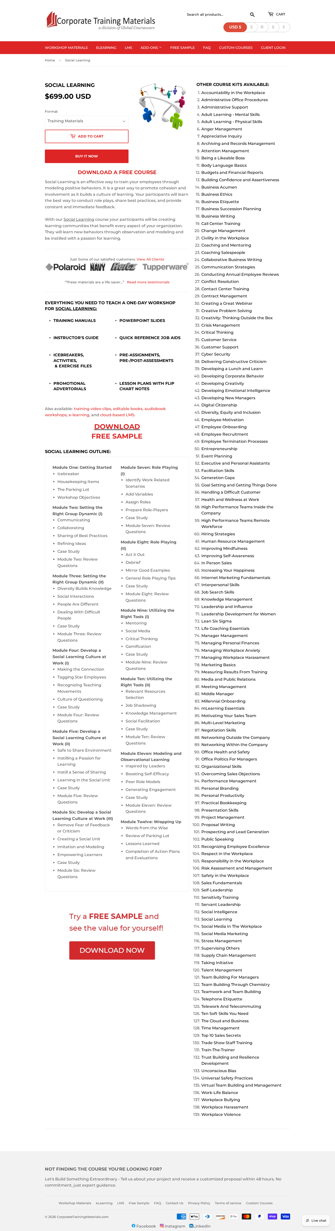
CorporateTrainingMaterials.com (83, 1217)
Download (117, 426)
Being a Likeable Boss (223, 158)
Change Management (223, 230)
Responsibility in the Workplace (232, 861)
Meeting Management (223, 686)
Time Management (220, 1028)
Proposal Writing (218, 824)
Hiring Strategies (218, 534)
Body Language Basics (224, 165)
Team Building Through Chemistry (235, 984)
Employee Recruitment (224, 434)
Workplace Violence (221, 1114)
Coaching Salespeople (223, 252)
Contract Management (224, 296)
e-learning (79, 415)
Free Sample (182, 47)
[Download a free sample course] (117, 937)
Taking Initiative (217, 962)
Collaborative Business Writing (231, 259)
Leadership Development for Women (238, 614)
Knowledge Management (227, 599)
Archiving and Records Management (238, 143)
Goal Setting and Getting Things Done (239, 485)
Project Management (223, 817)
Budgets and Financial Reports (232, 172)
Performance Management (229, 781)
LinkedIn (202, 1226)
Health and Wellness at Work (230, 499)
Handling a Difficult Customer (231, 492)
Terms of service (228, 1203)
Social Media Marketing (224, 933)
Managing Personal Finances (230, 643)
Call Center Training (220, 223)
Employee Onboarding (224, 427)
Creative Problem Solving (226, 310)
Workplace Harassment (224, 1107)
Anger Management (221, 129)
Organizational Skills (221, 766)
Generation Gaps (218, 477)
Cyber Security (215, 354)
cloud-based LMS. (117, 415)
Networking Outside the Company (235, 737)
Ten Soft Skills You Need (224, 1013)
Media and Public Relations (228, 679)
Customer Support (220, 347)
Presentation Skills (219, 810)
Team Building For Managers (230, 977)
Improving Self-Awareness (227, 555)
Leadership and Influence (227, 606)
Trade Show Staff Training (226, 1042)
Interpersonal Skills (220, 584)
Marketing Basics (218, 665)
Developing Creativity (222, 383)
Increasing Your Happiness (228, 570)
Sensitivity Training (220, 897)
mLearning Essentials (223, 708)
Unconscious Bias (218, 1070)
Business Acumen (219, 187)
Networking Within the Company (234, 744)
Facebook (145, 1226)
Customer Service (219, 339)
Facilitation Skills (217, 470)
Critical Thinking (217, 332)
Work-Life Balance (219, 1092)
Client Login (273, 47)
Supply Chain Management (228, 955)
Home (50, 60)
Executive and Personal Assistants (235, 463)
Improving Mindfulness (224, 548)
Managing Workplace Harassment (235, 657)
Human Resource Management (233, 541)
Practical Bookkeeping (223, 803)
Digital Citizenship (219, 405)
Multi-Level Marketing (223, 722)
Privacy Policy (199, 1203)
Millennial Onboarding (223, 701)
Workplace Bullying (220, 1099)
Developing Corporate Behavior (232, 376)
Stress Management (221, 941)
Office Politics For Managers (229, 759)
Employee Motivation (222, 419)
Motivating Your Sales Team (228, 715)
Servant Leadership (221, 904)
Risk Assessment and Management (236, 868)
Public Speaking (217, 839)
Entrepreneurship (219, 448)
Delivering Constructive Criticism (234, 361)
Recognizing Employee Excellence (235, 846)
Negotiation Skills (218, 730)
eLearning (106, 47)
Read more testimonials (148, 282)
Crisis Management (220, 325)
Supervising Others (220, 948)
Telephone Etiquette (221, 999)
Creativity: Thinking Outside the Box (237, 318)
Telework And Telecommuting (231, 1006)
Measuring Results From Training (234, 672)
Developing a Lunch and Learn (232, 368)
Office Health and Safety (225, 752)
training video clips (92, 408)
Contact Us (174, 1203)
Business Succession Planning (231, 209)
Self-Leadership (217, 890)
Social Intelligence (219, 912)
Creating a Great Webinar (227, 303)
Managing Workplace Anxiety (230, 650)
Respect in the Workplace (227, 853)
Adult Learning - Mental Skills (230, 114)
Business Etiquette (220, 201)
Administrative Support (224, 107)
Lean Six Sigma (216, 621)
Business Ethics (216, 194)
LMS (128, 47)
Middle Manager (217, 694)
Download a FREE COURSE (117, 172)
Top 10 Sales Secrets (221, 1035)
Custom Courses (236, 47)
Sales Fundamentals (221, 883)
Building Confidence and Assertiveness (240, 180)
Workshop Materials (66, 47)
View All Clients (150, 259)
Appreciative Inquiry (221, 136)
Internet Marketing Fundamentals (235, 577)
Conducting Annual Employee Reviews (240, 274)
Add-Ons (150, 47)
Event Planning (216, 456)
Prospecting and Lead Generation (235, 832)
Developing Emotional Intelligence (235, 390)
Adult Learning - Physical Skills (231, 121)
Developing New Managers (228, 398)
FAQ (207, 47)
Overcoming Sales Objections (230, 774)
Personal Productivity (222, 795)
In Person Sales (216, 563)
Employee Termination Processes (234, 441)
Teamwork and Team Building (231, 991)
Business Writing (218, 216)
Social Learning (216, 919)
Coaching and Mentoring (226, 245)
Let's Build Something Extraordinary (81, 1179)
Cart (280, 14)
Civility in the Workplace (225, 238)
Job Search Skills (217, 592)
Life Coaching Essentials (225, 628)
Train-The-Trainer (218, 1050)
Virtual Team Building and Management (241, 1085)
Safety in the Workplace (225, 875)
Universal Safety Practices (227, 1078)
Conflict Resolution (220, 281)
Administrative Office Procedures (234, 99)
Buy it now (86, 156)
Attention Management (225, 151)
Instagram (174, 1226)
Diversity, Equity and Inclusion (231, 412)
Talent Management (221, 970)
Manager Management (224, 635)
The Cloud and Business (225, 1021)
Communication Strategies (228, 267)
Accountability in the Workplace (233, 92)
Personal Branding (220, 788)
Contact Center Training (225, 289)
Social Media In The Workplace (231, 926)
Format (51, 111)
